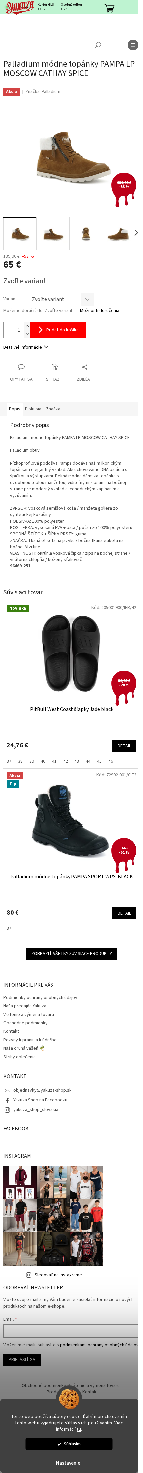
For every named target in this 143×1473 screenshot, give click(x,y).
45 (99, 761)
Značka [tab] (53, 409)
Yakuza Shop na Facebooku (40, 1100)
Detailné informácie (22, 347)
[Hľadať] (98, 45)
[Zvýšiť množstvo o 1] (27, 326)
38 (20, 761)
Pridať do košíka (62, 330)
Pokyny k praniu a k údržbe (30, 1040)
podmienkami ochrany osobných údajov (99, 1345)
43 (76, 761)
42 (65, 761)
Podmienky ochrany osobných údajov (40, 997)
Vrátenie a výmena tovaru (28, 1014)
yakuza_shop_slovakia (35, 1109)
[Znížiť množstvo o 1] (27, 334)
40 (43, 761)
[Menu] (133, 45)
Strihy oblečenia (19, 1057)
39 (31, 761)
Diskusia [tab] (33, 409)
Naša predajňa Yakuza (24, 1006)
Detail (124, 746)
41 (54, 761)
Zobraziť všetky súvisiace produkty (71, 953)
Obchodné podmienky (25, 1023)
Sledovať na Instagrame (58, 1275)
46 (110, 761)
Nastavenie (68, 1463)
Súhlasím (72, 1444)
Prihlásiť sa (22, 1359)
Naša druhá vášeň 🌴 (24, 1048)
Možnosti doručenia (99, 311)
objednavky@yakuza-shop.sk (42, 1090)
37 (9, 761)
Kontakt (11, 1031)
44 (88, 761)
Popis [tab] (14, 409)
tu (79, 1429)
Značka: (42, 91)
